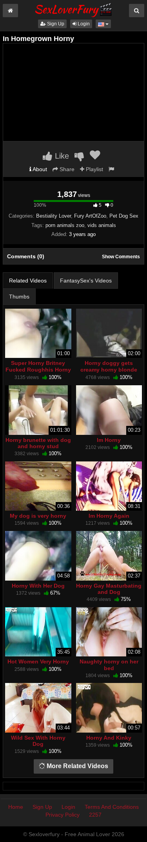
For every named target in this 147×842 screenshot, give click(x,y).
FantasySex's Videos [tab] (86, 280)
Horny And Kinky (108, 738)
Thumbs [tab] (19, 296)
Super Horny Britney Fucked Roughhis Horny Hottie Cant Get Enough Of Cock (38, 372)
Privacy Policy (62, 815)
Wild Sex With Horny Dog (38, 741)
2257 (95, 815)
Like (61, 156)
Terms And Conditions (112, 807)
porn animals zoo (64, 225)
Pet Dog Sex (123, 216)
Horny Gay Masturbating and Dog (109, 589)
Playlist (93, 169)
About (39, 169)
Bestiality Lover (53, 216)
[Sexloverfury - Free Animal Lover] (73, 9)
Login (83, 24)
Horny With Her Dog (38, 586)
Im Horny (109, 440)
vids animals (101, 225)
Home (15, 807)
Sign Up (55, 24)
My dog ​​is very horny (38, 516)
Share (66, 169)
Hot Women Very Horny (38, 661)
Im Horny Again (109, 516)
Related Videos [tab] (28, 280)
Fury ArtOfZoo (90, 216)
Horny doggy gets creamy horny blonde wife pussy (108, 369)
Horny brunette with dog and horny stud (38, 443)
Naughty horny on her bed (109, 664)
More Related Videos (76, 766)
